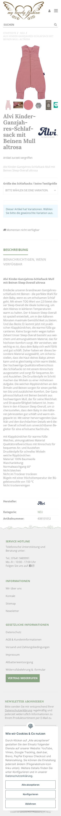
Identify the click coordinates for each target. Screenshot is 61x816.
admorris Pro (25, 812)
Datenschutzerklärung (18, 710)
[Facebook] (30, 566)
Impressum (13, 654)
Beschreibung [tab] (15, 249)
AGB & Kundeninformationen (23, 639)
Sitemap (11, 603)
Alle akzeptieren (31, 784)
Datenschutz (13, 632)
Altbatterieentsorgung (19, 662)
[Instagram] (33, 566)
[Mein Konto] (49, 11)
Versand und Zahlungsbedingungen (28, 647)
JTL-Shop (47, 812)
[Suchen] (55, 25)
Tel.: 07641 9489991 (17, 558)
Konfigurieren (30, 794)
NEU (40, 512)
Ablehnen (30, 803)
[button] (30, 190)
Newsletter (12, 611)
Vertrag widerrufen (23, 678)
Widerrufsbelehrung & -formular (26, 669)
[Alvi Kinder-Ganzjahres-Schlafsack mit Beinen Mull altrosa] (30, 72)
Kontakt (10, 596)
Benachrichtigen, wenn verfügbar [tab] (24, 261)
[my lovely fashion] (23, 11)
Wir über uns (14, 588)
